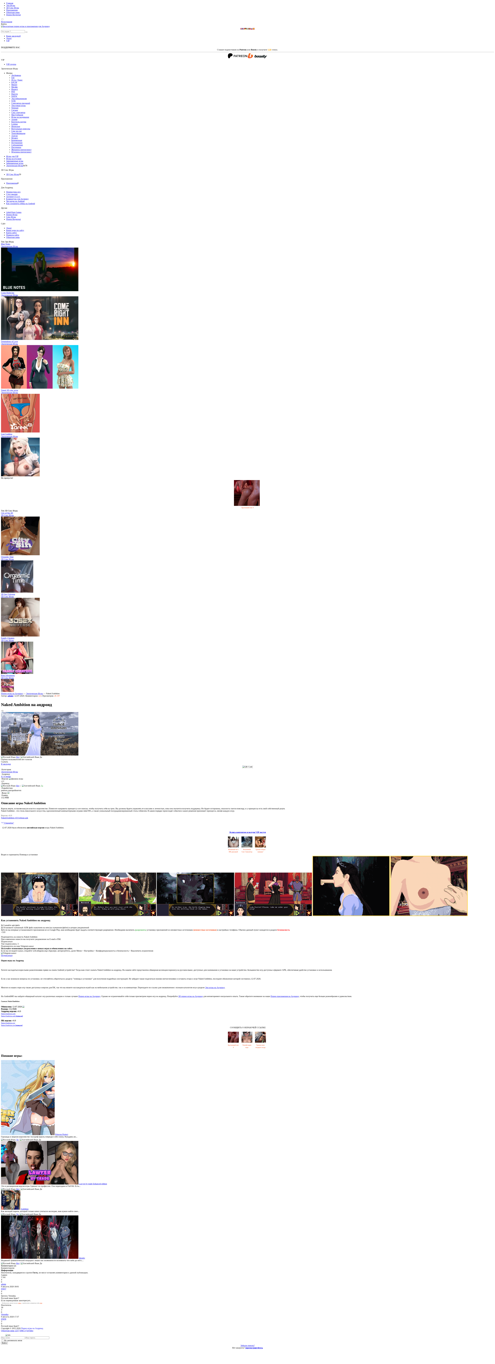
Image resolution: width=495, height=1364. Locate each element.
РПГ (13, 92)
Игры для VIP (12, 156)
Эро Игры (10, 5)
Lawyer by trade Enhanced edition (93, 1184)
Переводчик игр (13, 192)
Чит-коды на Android (15, 201)
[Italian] (247, 29)
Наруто (14, 94)
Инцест (14, 89)
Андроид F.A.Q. (13, 196)
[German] (245, 29)
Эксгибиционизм (19, 98)
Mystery (14, 138)
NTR (13, 101)
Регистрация (6, 22)
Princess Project (61, 1134)
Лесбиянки (16, 75)
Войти (4, 1343)
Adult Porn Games (13, 212)
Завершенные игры (14, 161)
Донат (9, 38)
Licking (14, 124)
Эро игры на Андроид (215, 987)
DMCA (23, 1331)
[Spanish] (254, 29)
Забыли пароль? (248, 1345)
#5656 (3, 1319)
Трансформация (18, 133)
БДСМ (14, 82)
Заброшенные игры (14, 163)
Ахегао (14, 136)
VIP (8, 41)
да (17, 1140)
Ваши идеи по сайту (15, 230)
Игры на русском (13, 159)
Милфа (14, 87)
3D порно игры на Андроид (190, 996)
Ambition (24, 1209)
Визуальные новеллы (20, 129)
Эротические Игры (14, 166)
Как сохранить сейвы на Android (20, 203)
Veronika (4, 1314)
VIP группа (11, 64)
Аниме (14, 119)
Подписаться (6, 955)
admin (10, 696)
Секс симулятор (18, 112)
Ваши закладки (13, 36)
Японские (15, 126)
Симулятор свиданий (20, 103)
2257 (17, 1331)
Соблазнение (17, 145)
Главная (9, 3)
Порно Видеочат (13, 15)
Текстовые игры (18, 105)
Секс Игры (11, 217)
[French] (243, 29)
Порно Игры (11, 215)
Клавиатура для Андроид (17, 199)
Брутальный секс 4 (248, 508)
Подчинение (16, 143)
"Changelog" (8, 823)
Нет (17, 757)
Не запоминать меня (13, 1340)
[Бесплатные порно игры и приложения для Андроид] (25, 26)
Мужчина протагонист (21, 152)
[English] (241, 29)
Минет (14, 85)
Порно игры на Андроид (12, 693)
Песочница (16, 147)
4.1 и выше (6, 776)
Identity (82, 1258)
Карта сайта (11, 233)
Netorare (14, 108)
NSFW (14, 96)
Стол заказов (12, 194)
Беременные (16, 140)
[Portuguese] (250, 29)
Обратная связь (13, 12)
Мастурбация (17, 115)
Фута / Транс (17, 80)
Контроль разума (18, 122)
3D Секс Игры (12, 8)
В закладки (6, 764)
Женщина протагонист (21, 150)
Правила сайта (12, 235)
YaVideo (29, 1331)
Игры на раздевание (20, 117)
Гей (12, 78)
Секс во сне (16, 131)
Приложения (12, 10)
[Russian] (252, 29)
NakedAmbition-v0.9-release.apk (14, 818)
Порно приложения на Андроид (285, 996)
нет (17, 1189)
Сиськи (14, 110)
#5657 (3, 1289)
